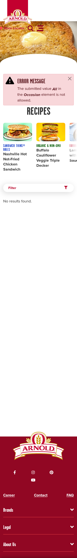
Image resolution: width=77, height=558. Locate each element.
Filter (12, 187)
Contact (40, 495)
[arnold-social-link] (15, 472)
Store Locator (14, 28)
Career (9, 495)
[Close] (70, 78)
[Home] (17, 17)
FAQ (70, 495)
